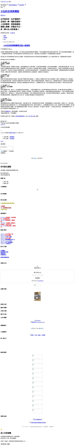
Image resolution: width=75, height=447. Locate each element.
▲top (2, 141)
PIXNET (26, 426)
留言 (14, 132)
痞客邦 (11, 132)
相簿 (5, 35)
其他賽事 (12, 138)
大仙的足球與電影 (10, 11)
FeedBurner (40, 280)
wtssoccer (3, 124)
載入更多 (3, 144)
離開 (8, 444)
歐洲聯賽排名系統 (4, 251)
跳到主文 (3, 15)
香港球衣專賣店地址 (5, 256)
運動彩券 (8, 111)
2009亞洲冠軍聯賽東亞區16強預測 (17, 45)
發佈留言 (3, 152)
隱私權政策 (45, 426)
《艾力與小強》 (32, 116)
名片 (5, 39)
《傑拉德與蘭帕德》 (20, 116)
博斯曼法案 (3, 252)
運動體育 (12, 136)
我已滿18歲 (3, 444)
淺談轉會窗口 (3, 253)
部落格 (5, 37)
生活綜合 (12, 33)
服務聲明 (51, 426)
